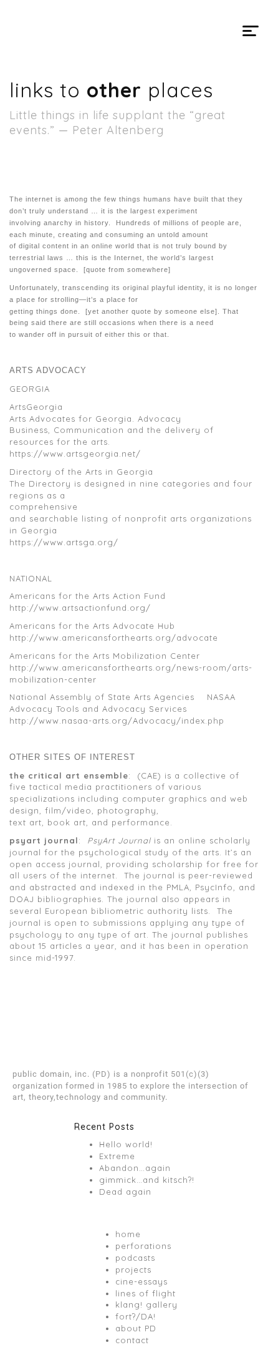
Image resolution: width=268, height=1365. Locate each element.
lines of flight (145, 1293)
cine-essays (141, 1281)
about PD (135, 1328)
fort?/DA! (135, 1316)
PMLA (177, 887)
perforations (143, 1246)
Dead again (125, 1192)
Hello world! (126, 1144)
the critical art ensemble (68, 775)
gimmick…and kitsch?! (146, 1180)
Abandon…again (135, 1168)
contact (132, 1340)
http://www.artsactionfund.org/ (80, 608)
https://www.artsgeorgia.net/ (75, 454)
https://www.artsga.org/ (63, 542)
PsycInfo (214, 887)
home (128, 1234)
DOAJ (21, 899)
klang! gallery (146, 1304)
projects (133, 1270)
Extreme (117, 1156)
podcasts (135, 1258)
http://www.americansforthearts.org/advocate (113, 638)
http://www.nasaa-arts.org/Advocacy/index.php (116, 721)
